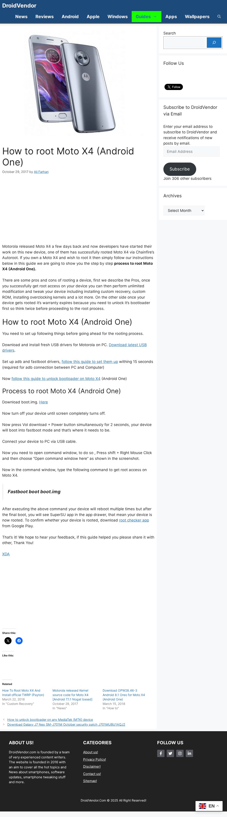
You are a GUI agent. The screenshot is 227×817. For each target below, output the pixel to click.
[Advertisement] (78, 209)
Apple (93, 16)
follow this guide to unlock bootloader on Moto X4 (56, 378)
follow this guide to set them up (90, 361)
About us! (90, 752)
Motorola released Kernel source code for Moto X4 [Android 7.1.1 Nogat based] (72, 695)
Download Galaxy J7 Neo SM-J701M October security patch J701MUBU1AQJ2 (66, 724)
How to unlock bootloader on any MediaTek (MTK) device (50, 719)
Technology (92, 788)
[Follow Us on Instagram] (180, 753)
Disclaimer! (92, 766)
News (21, 16)
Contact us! (92, 774)
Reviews (44, 16)
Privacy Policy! (94, 759)
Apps (171, 16)
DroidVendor (19, 5)
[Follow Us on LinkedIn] (189, 753)
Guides (143, 16)
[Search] (214, 42)
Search (169, 33)
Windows (118, 16)
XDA (6, 554)
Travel (88, 795)
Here (43, 402)
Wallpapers (197, 16)
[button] (219, 16)
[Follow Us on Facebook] (160, 753)
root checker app (134, 520)
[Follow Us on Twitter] (170, 753)
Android (70, 16)
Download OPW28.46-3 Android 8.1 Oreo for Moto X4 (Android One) (124, 695)
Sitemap (89, 781)
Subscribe (180, 169)
